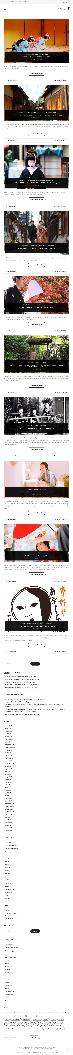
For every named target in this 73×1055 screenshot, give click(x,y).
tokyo (24, 1029)
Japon (38, 112)
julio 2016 (8, 817)
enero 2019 (8, 761)
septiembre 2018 (10, 766)
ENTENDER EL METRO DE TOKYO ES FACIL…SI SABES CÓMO (22, 685)
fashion (48, 1016)
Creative (7, 852)
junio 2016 (8, 820)
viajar (53, 1029)
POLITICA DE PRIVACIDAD (50, 1052)
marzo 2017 (8, 796)
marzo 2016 (8, 828)
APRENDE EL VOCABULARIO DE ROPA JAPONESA (25, 714)
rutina (43, 1025)
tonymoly (32, 1029)
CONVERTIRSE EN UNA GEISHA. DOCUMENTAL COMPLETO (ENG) (36, 183)
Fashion (36, 489)
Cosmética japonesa (37, 623)
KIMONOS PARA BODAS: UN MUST (36, 556)
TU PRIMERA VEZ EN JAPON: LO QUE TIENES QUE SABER (21, 687)
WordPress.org (9, 918)
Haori (6, 1019)
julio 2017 (8, 785)
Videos (7, 896)
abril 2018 (8, 779)
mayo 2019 (8, 750)
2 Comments (42, 425)
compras (33, 1013)
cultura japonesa (31, 112)
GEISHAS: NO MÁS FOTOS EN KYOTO (36, 57)
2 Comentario (12, 456)
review (36, 1025)
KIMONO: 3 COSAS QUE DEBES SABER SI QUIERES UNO (20, 677)
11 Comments (47, 623)
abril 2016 (8, 825)
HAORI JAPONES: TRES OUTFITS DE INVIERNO (32, 699)
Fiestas (56, 1016)
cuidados (15, 1016)
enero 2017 (8, 801)
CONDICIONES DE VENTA (34, 1052)
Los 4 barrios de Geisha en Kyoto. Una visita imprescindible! (36, 115)
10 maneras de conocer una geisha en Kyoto (36, 248)
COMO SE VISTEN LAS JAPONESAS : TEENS (37, 492)
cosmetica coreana (52, 1013)
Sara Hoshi (22, 112)
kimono (53, 1019)
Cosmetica (8, 842)
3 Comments (41, 553)
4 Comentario (12, 331)
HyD (50, 1048)
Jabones (7, 867)
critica (7, 1016)
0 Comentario (12, 80)
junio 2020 (8, 729)
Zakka (7, 899)
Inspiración (8, 864)
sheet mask (59, 1025)
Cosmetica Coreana (11, 845)
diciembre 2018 (9, 763)
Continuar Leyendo (60, 80)
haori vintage (15, 1019)
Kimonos (44, 180)
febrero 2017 (9, 798)
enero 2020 (8, 742)
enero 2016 (8, 830)
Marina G (30, 362)
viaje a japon (44, 112)
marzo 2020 (8, 737)
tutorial (47, 1029)
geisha (64, 1016)
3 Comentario (12, 581)
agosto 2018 (8, 769)
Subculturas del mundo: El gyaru (21, 702)
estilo (22, 1016)
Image (7, 861)
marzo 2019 (8, 755)
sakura (50, 1025)
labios (33, 1022)
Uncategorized (36, 54)
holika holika (36, 1019)
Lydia (28, 54)
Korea (7, 877)
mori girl (21, 1025)
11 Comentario (12, 652)
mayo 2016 (8, 822)
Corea (41, 1013)
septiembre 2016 (10, 812)
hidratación (26, 1019)
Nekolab (39, 1048)
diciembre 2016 (9, 804)
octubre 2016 (9, 809)
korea (19, 1022)
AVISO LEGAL (21, 1052)
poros (29, 1025)
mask (6, 1025)
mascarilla (58, 1022)
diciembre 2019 (9, 745)
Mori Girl (7, 880)
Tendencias (15, 1029)
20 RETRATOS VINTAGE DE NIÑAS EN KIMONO (36, 428)
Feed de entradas (10, 913)
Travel (44, 245)
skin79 (7, 1029)
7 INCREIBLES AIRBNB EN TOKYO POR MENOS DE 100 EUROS (22, 679)
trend (39, 1029)
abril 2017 (8, 793)
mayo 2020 (8, 731)
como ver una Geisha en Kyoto (30, 125)
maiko (40, 1022)
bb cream (8, 1013)
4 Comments (46, 305)
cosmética (64, 1013)
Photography (9, 883)
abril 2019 (8, 753)
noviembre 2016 (10, 806)
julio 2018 (8, 771)
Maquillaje (48, 1022)
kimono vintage (9, 1022)
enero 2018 (8, 782)
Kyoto (26, 1022)
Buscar (34, 1037)
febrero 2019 (9, 758)
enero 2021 (8, 726)
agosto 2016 (8, 814)
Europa (41, 1016)
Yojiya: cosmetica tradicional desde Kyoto (36, 626)
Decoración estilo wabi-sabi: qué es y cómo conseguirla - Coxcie (25, 704)
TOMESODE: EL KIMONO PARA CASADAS (25, 712)
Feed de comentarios (11, 916)
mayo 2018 (8, 777)
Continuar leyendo (37, 74)
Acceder (7, 910)
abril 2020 (8, 734)
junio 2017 (8, 788)
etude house (31, 1016)
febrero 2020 (9, 739)
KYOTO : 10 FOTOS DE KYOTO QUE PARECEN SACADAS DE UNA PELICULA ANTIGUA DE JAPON (36, 366)
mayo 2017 (8, 790)
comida (24, 1013)
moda (13, 1025)
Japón (45, 1019)
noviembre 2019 (10, 747)
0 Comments (44, 54)
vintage (61, 1029)
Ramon (7, 714)
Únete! (67, 3)
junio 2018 (8, 774)
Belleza (16, 1013)
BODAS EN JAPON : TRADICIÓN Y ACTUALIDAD (36, 307)
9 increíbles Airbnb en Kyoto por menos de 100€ (20, 682)
